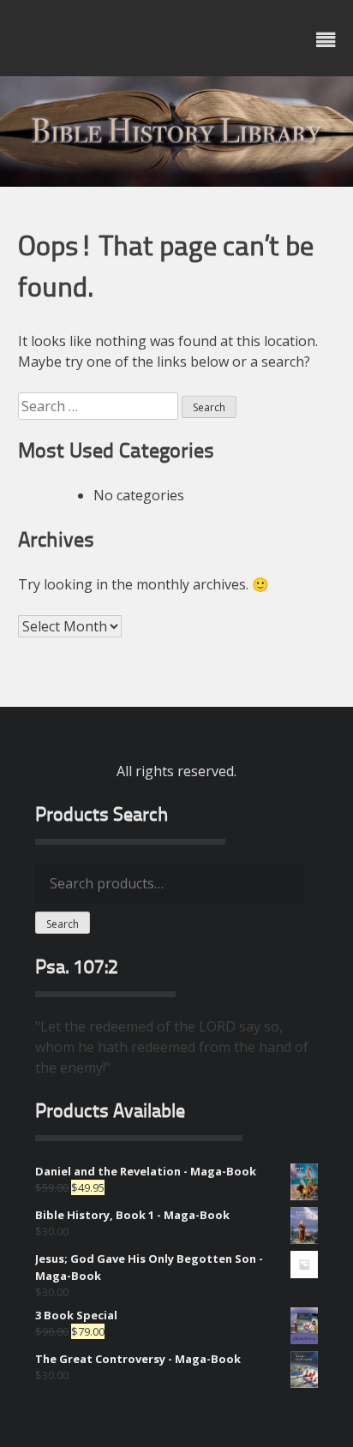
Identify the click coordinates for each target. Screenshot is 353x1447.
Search (62, 924)
